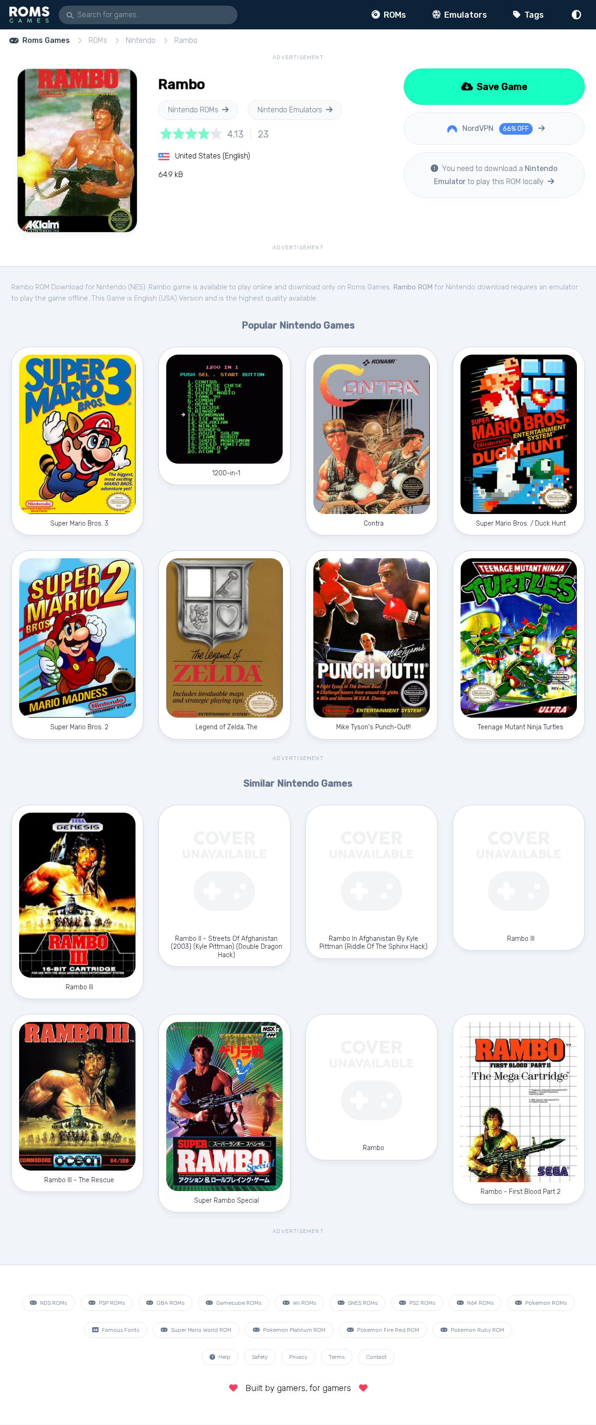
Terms (337, 1357)
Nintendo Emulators (289, 109)
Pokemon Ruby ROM (476, 1330)
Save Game (501, 86)
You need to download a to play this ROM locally (495, 175)
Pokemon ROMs (545, 1303)
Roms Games (46, 40)
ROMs (394, 15)
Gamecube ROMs (238, 1303)
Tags (533, 15)
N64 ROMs (480, 1303)
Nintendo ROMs (193, 109)
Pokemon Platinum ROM (293, 1330)
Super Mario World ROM (200, 1330)
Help (223, 1357)
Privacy (298, 1357)
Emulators (464, 15)
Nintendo (141, 40)
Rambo (185, 40)
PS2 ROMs (421, 1303)
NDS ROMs (53, 1303)
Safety (260, 1357)
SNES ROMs (362, 1303)
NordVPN (495, 128)
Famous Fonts (120, 1330)
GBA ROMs (169, 1303)
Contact (376, 1357)
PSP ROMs (111, 1303)
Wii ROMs (303, 1303)
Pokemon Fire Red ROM (387, 1330)
